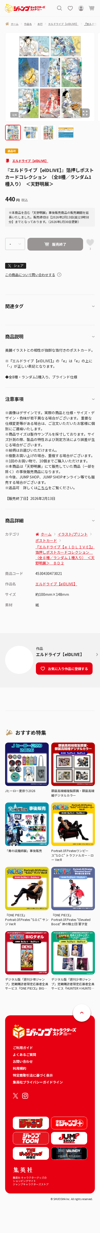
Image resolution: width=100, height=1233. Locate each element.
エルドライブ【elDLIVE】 (30, 160)
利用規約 (19, 1068)
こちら (42, 487)
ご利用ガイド (23, 1047)
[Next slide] (97, 77)
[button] (13, 132)
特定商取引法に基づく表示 (33, 1075)
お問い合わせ (23, 1061)
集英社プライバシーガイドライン (38, 1082)
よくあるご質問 (24, 1054)
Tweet (16, 265)
